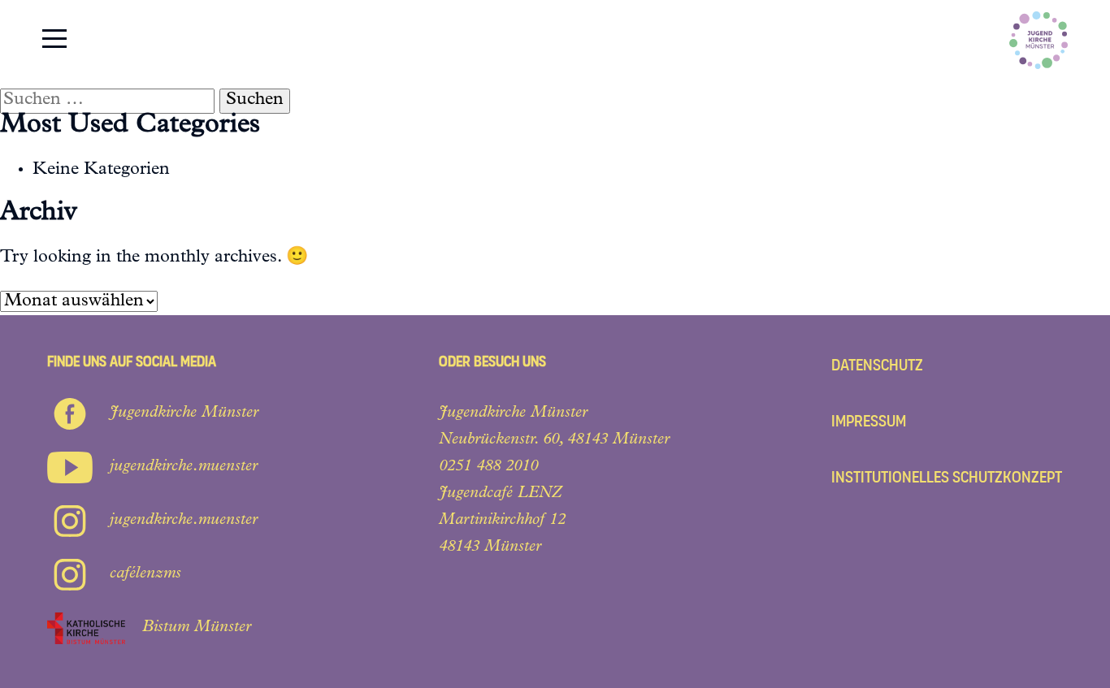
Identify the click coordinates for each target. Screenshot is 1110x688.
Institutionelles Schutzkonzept (946, 477)
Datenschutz (877, 365)
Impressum (868, 421)
